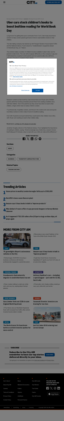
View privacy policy (18, 76)
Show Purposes (25, 90)
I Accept (38, 90)
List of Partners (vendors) (16, 86)
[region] (32, 76)
